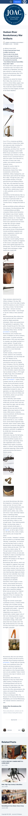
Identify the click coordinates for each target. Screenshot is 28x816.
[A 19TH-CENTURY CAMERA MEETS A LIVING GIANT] (14, 752)
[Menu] (25, 14)
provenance (6, 331)
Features (16, 44)
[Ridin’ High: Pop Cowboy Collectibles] (14, 775)
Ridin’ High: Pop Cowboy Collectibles (12, 784)
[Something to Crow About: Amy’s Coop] (14, 797)
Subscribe (17, 1)
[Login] (24, 2)
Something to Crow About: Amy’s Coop (13, 806)
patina (7, 530)
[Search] (11, 2)
